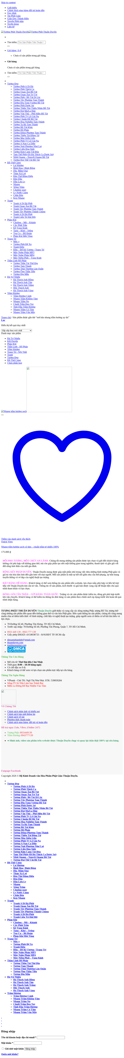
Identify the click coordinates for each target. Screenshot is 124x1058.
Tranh (10, 200)
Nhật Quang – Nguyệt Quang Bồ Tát (31, 157)
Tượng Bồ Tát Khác (23, 127)
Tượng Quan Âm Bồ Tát (25, 92)
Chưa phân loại (14, 363)
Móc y (16, 241)
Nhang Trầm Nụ (21, 301)
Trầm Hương (13, 293)
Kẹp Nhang (18, 198)
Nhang (16, 184)
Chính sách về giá (15, 717)
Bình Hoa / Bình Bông (24, 168)
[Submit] (8, 46)
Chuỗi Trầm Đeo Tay (23, 304)
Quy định (11, 13)
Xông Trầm (18, 187)
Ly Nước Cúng (20, 192)
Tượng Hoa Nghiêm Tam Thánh (28, 121)
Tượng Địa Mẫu (21, 274)
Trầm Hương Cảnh (22, 296)
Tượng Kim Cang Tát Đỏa (26, 151)
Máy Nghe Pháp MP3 (23, 252)
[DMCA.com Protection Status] (16, 651)
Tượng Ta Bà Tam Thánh (25, 124)
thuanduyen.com (15, 642)
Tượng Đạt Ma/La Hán (24, 111)
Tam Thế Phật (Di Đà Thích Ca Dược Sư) (33, 154)
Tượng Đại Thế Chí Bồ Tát (26, 160)
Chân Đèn (18, 195)
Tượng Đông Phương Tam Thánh (29, 132)
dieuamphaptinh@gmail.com (21, 639)
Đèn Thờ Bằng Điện (23, 176)
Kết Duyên (12, 341)
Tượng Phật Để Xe (22, 244)
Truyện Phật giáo (15, 21)
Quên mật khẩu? (9, 1054)
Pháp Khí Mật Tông (23, 236)
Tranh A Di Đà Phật (22, 203)
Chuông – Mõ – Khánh (24, 222)
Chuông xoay (19, 190)
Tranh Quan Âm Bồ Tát (24, 206)
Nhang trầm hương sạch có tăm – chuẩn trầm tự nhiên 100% (30, 546)
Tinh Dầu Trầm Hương (24, 307)
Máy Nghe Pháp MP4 (23, 255)
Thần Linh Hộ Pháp (16, 260)
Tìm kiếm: (12, 42)
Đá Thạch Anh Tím (22, 282)
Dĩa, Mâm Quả (20, 170)
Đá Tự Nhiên (13, 277)
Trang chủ (6, 317)
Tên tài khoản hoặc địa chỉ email (18, 1037)
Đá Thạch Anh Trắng (23, 285)
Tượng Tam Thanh (22, 266)
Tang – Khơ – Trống (23, 230)
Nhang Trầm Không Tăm (25, 298)
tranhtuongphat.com (16, 645)
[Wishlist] (2, 414)
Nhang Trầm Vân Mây (24, 312)
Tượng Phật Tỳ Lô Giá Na (26, 116)
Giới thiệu (12, 7)
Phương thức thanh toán (18, 719)
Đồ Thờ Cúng (14, 162)
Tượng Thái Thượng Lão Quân (28, 268)
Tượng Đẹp (12, 83)
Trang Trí (11, 239)
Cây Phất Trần (20, 225)
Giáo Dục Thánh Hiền (18, 18)
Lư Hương (18, 165)
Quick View (7, 541)
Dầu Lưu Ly (19, 181)
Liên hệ (11, 26)
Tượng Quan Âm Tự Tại (25, 94)
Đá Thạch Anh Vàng (23, 290)
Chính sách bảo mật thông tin (21, 714)
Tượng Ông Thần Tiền (24, 271)
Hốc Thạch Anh (21, 287)
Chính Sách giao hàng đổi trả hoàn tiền (25, 10)
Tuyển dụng (13, 24)
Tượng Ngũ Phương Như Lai (27, 146)
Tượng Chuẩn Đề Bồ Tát (25, 119)
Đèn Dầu (17, 179)
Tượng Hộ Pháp (21, 130)
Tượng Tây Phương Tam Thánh (28, 100)
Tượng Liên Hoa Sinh (23, 149)
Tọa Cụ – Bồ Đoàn (22, 233)
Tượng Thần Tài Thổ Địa (25, 263)
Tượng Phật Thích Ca (23, 89)
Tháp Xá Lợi (19, 173)
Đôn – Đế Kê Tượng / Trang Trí (28, 249)
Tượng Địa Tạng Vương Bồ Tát (28, 102)
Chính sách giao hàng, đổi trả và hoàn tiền (27, 722)
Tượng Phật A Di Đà (23, 86)
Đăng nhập (30, 1049)
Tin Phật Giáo (14, 16)
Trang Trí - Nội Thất (17, 352)
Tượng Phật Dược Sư (23, 105)
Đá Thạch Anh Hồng (23, 279)
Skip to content (8, 2)
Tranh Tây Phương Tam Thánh (28, 209)
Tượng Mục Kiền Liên (24, 138)
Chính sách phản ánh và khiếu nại (23, 711)
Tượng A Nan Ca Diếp (24, 143)
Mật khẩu (7, 1043)
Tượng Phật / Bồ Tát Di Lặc (26, 97)
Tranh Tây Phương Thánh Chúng (29, 211)
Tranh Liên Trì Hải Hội (24, 217)
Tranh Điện (18, 247)
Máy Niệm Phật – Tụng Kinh (27, 258)
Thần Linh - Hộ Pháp (17, 346)
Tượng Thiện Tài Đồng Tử (26, 135)
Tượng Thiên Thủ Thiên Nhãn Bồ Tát (31, 108)
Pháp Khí (11, 219)
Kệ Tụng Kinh (20, 228)
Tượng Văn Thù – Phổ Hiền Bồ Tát (30, 113)
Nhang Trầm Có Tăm (23, 309)
